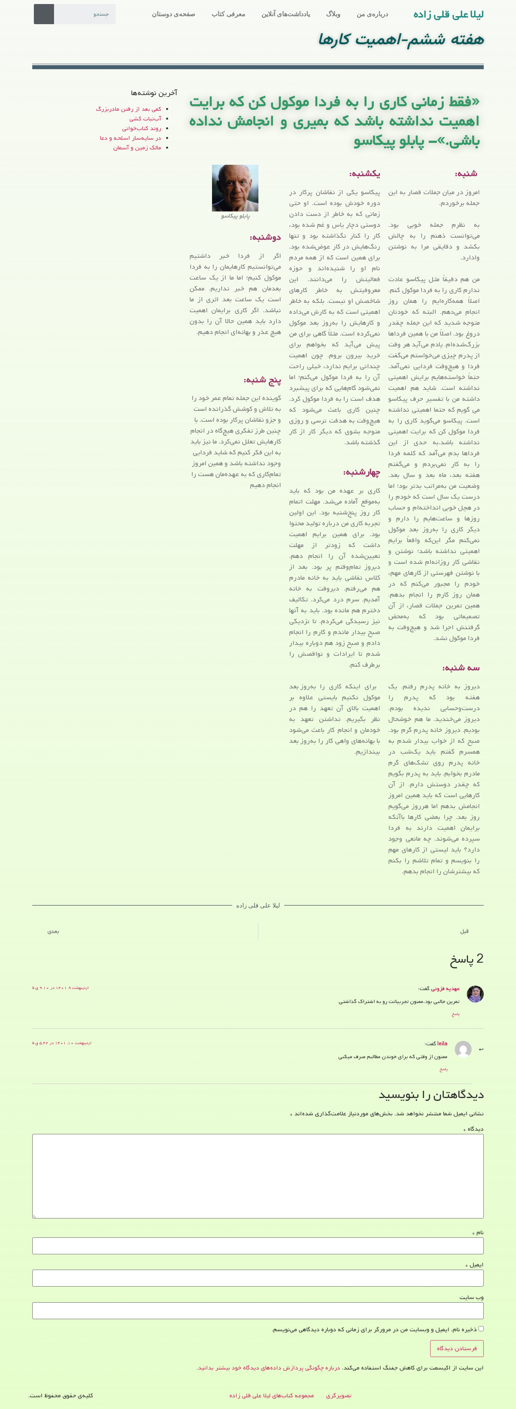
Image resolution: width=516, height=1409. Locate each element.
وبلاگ (333, 14)
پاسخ (456, 1014)
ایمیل (474, 1265)
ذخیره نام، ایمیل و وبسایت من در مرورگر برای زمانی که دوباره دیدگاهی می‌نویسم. (374, 1329)
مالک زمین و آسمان (137, 148)
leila (442, 1043)
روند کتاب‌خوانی (141, 128)
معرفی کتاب (229, 14)
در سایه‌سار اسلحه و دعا (130, 138)
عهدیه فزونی (445, 988)
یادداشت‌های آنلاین (286, 14)
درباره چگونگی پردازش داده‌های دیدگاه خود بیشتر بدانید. (268, 1368)
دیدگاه (473, 1129)
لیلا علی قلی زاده (449, 14)
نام (478, 1232)
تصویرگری (339, 1396)
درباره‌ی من (372, 14)
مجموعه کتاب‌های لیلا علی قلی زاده (271, 1396)
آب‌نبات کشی (145, 119)
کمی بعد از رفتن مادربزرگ (128, 109)
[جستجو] (44, 14)
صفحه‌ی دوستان (174, 14)
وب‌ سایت (472, 1297)
